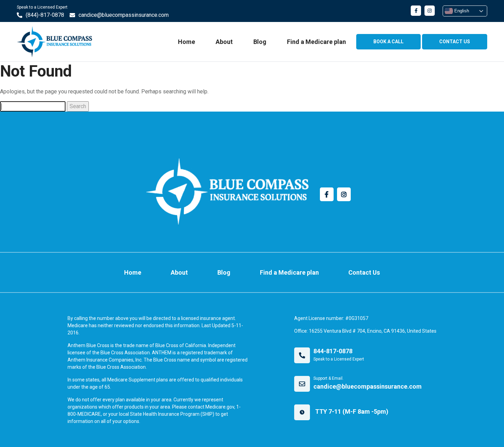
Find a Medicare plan (316, 41)
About (224, 41)
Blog (259, 41)
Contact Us (364, 272)
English (461, 10)
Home (186, 41)
